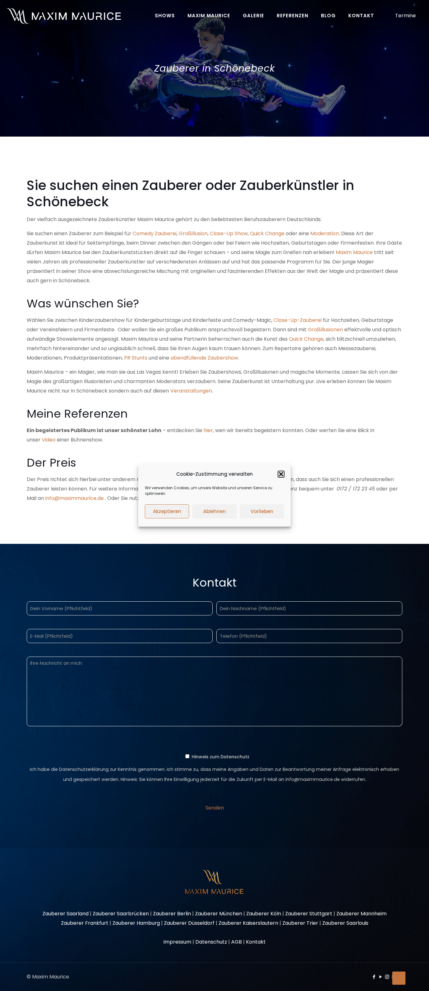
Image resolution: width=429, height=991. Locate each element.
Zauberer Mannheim (361, 913)
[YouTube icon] (380, 976)
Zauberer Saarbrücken (121, 913)
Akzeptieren (167, 511)
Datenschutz (211, 941)
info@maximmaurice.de (74, 498)
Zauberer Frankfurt (84, 923)
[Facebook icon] (374, 976)
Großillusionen (325, 329)
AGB (236, 941)
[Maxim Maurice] (63, 15)
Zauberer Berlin (172, 913)
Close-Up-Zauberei (298, 320)
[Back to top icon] (398, 978)
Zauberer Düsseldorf (189, 923)
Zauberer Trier (300, 923)
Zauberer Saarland (65, 913)
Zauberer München (218, 913)
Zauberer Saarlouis (345, 923)
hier (208, 430)
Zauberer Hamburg (136, 923)
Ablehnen (214, 511)
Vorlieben (262, 511)
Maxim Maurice (354, 252)
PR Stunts (135, 357)
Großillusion (193, 233)
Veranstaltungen (191, 390)
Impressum (177, 941)
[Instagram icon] (387, 976)
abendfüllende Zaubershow (204, 357)
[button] (281, 474)
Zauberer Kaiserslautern (248, 923)
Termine (405, 15)
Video (49, 439)
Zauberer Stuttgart (308, 913)
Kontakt (256, 941)
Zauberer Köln (263, 913)
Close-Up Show (229, 233)
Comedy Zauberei (154, 233)
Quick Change (267, 233)
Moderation (324, 233)
